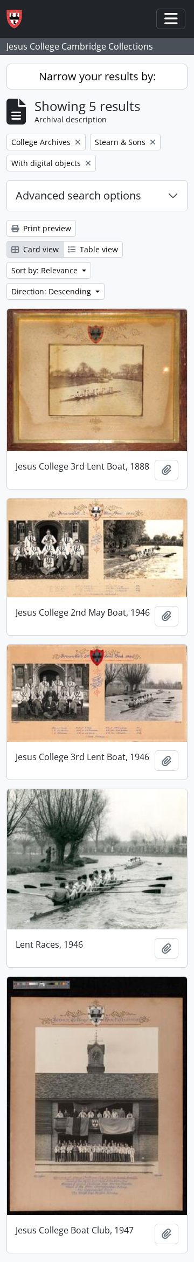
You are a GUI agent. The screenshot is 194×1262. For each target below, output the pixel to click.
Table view (98, 249)
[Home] (18, 19)
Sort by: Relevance (45, 270)
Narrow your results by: (97, 76)
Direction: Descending (52, 291)
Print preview (46, 228)
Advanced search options (78, 195)
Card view (40, 249)
